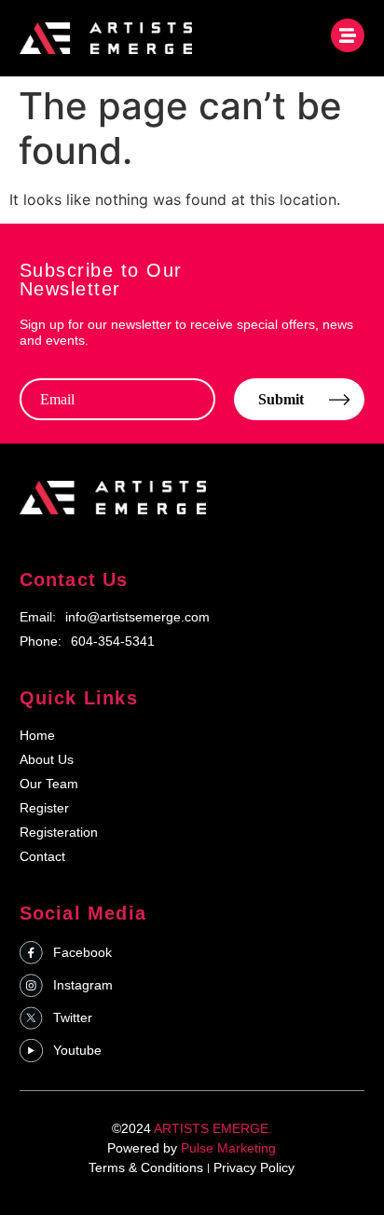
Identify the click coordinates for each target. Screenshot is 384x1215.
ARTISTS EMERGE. (213, 1128)
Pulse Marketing (228, 1147)
